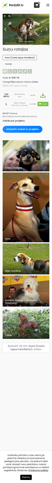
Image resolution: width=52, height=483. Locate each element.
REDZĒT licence (10, 113)
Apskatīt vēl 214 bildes (26, 347)
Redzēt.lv (16, 5)
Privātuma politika (38, 470)
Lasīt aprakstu (26, 41)
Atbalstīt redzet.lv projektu (22, 129)
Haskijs (8, 64)
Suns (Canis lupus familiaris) (20, 57)
